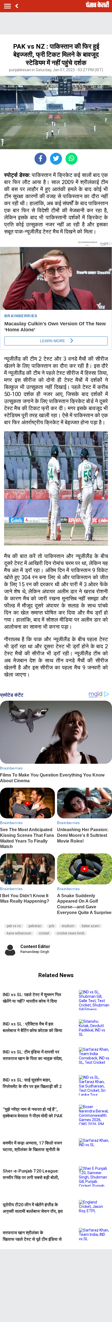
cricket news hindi (70, 933)
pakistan (35, 926)
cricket (44, 933)
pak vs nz (14, 926)
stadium (68, 926)
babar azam (90, 926)
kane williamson (19, 933)
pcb (51, 926)
